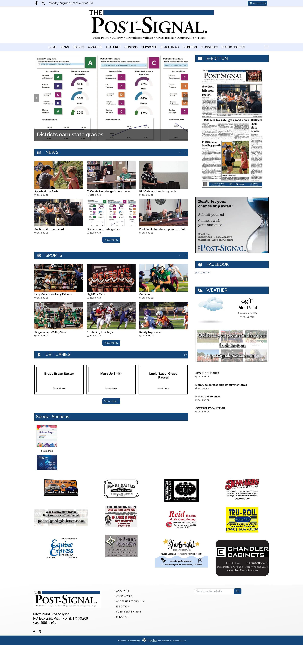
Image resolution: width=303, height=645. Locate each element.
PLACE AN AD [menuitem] (170, 47)
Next (185, 98)
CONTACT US (124, 596)
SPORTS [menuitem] (78, 47)
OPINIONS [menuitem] (131, 47)
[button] (266, 47)
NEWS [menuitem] (64, 47)
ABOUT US (122, 591)
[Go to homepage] (151, 24)
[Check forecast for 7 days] (210, 309)
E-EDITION (122, 606)
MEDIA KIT (122, 616)
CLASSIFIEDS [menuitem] (209, 47)
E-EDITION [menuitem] (190, 47)
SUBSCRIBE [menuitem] (149, 47)
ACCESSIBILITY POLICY (130, 601)
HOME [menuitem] (52, 47)
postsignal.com (202, 272)
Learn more (276, 639)
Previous (36, 98)
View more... (111, 239)
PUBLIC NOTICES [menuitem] (233, 47)
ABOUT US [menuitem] (95, 47)
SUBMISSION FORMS (129, 611)
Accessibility (259, 3)
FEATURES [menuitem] (113, 47)
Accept (292, 639)
